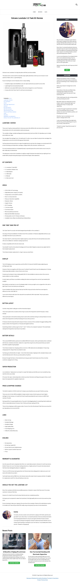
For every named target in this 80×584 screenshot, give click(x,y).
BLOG (46, 12)
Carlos (16, 512)
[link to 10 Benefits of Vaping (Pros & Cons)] (14, 541)
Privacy (39, 579)
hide (10, 98)
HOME (34, 12)
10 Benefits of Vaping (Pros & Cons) (14, 552)
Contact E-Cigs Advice (53, 578)
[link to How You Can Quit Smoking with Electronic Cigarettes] (40, 541)
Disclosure (29, 578)
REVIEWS (40, 12)
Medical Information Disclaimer (39, 578)
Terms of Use (45, 579)
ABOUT (67, 70)
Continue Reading (14, 563)
